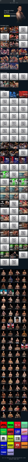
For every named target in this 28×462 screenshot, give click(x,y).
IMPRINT (24, 457)
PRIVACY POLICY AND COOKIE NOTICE (17, 457)
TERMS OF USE (8, 457)
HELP (3, 457)
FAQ (5, 457)
